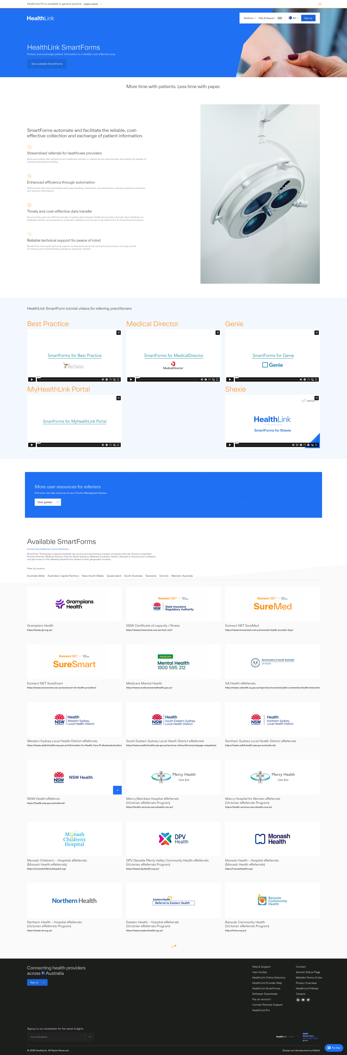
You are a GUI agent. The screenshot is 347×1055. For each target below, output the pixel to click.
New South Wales (93, 575)
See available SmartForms (46, 63)
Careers (300, 993)
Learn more (91, 3)
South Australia (133, 575)
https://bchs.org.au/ (235, 930)
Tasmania (150, 575)
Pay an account (261, 999)
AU (294, 18)
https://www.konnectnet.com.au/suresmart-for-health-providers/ (61, 687)
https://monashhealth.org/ (239, 868)
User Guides (259, 972)
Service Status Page (308, 972)
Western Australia (182, 575)
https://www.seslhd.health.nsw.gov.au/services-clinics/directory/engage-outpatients (171, 745)
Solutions (248, 18)
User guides (44, 502)
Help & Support (267, 18)
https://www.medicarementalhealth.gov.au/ (149, 687)
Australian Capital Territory (63, 575)
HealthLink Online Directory (268, 977)
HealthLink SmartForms (266, 988)
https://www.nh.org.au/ (39, 930)
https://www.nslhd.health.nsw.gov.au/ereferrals (250, 745)
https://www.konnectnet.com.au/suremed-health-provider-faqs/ (259, 630)
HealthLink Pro (261, 1010)
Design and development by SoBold (301, 1050)
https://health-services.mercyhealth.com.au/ (149, 807)
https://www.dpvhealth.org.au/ (142, 868)
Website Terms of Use (309, 977)
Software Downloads (264, 993)
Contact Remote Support (267, 1004)
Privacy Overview (306, 982)
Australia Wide (36, 575)
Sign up (308, 18)
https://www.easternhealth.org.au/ (144, 930)
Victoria (163, 575)
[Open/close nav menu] (280, 18)
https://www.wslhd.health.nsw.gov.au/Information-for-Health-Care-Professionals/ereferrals (75, 745)
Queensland (114, 575)
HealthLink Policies (307, 988)
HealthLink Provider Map (267, 982)
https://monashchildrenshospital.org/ (46, 868)
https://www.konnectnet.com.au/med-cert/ (149, 630)
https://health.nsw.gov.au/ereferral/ (46, 803)
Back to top (173, 947)
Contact (301, 966)
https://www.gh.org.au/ (39, 630)
